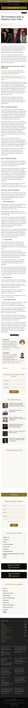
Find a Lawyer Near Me (8, 605)
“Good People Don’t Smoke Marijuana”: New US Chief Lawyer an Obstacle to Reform (17, 405)
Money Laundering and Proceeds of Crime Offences (13, 554)
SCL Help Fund (6, 546)
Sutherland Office (7, 688)
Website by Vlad (14, 705)
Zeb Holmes (6, 24)
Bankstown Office (21, 677)
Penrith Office (20, 668)
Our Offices (6, 600)
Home (2, 12)
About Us (5, 588)
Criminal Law (6, 537)
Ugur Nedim (13, 24)
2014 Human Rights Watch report (18, 82)
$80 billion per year (17, 76)
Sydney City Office (7, 646)
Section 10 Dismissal (8, 544)
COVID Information (8, 551)
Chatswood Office (21, 658)
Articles (6, 12)
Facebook (9, 362)
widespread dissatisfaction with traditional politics (13, 47)
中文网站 (4, 612)
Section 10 (5, 609)
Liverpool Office (7, 658)
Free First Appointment (9, 598)
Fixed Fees (5, 590)
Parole (4, 557)
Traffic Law (6, 539)
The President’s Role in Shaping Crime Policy (12, 18)
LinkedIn (13, 362)
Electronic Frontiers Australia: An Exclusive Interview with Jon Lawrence (17, 440)
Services (5, 542)
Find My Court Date (8, 607)
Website (4, 362)
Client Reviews (6, 595)
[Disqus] (14, 469)
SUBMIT (14, 525)
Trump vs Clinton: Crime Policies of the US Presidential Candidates (17, 419)
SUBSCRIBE (14, 391)
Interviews (5, 549)
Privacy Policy (14, 699)
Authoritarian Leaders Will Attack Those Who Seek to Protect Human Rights (16, 426)
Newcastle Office (7, 668)
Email (4, 349)
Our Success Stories (8, 593)
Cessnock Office (20, 688)
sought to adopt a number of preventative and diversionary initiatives (13, 140)
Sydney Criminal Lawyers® (13, 347)
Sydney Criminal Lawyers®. (16, 361)
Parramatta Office (21, 646)
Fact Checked (19, 25)
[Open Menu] (1, 4)
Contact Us (6, 602)
